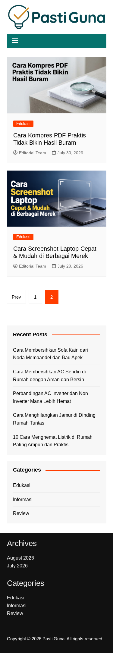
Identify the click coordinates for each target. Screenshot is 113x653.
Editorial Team (32, 152)
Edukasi (23, 123)
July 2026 (17, 565)
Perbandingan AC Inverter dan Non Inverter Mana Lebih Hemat (50, 397)
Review (21, 513)
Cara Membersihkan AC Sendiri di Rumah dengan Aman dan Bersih (49, 375)
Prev (16, 297)
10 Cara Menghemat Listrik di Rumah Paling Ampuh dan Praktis (53, 441)
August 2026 (20, 557)
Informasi (23, 499)
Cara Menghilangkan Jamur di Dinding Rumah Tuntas (54, 419)
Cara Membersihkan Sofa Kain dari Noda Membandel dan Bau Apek (50, 353)
